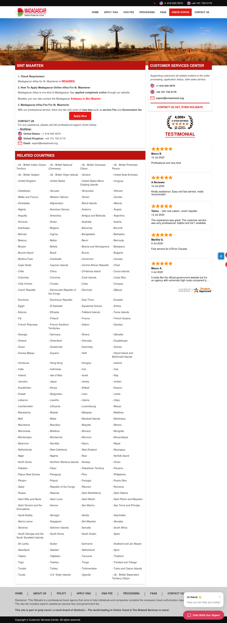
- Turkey (53, 568)
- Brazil (52, 252)
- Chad (116, 265)
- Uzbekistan (23, 190)
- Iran (83, 369)
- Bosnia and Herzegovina (94, 246)
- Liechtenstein (24, 406)
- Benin (84, 240)
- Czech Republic (26, 290)
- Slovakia (117, 521)
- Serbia (84, 515)
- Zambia (117, 197)
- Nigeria (53, 455)
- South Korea (56, 533)
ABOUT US (39, 593)
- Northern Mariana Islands (63, 462)
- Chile (20, 271)
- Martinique (119, 418)
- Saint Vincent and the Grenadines (29, 507)
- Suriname (86, 543)
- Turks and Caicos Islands (127, 568)
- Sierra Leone (24, 521)
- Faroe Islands (120, 312)
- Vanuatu (53, 190)
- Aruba (52, 221)
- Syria (115, 550)
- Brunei (84, 252)
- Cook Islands (88, 277)
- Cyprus (53, 234)
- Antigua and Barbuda (93, 215)
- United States (56, 181)
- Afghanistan (55, 203)
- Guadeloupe (120, 340)
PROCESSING (147, 12)
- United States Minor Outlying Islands (92, 182)
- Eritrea (116, 306)
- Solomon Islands (58, 527)
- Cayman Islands (58, 265)
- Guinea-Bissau (25, 353)
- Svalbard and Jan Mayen (127, 543)
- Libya (116, 400)
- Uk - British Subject (27, 174)
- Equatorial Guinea (91, 306)
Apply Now (80, 116)
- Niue (83, 455)
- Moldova (54, 431)
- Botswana (118, 246)
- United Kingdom (26, 181)
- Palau (52, 468)
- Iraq (115, 369)
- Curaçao (117, 283)
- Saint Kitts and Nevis (28, 499)
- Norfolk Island (120, 455)
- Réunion (85, 486)
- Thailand (117, 556)
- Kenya (52, 387)
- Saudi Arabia (24, 515)
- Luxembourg (88, 406)
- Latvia (116, 394)
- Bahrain (21, 234)
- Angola (116, 209)
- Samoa (53, 505)
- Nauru (84, 443)
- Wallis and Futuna (27, 197)
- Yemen (85, 197)
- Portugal (85, 480)
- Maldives (118, 412)
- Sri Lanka (22, 543)
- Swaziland (22, 550)
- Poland (53, 480)
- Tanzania (86, 556)
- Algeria (21, 209)
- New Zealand (88, 449)
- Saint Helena (120, 493)
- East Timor (87, 299)
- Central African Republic (94, 265)
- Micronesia (23, 431)
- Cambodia (55, 259)
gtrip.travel (44, 610)
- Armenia (21, 221)
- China (52, 271)
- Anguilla (21, 215)
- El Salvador (55, 306)
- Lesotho (53, 400)
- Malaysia (86, 412)
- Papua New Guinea (28, 474)
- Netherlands (24, 449)
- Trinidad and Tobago (124, 562)
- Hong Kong (55, 363)
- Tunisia (21, 568)
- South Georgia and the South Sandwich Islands (30, 535)
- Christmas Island (90, 271)
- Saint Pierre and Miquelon (127, 499)
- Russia (21, 493)
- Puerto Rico (119, 480)
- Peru (83, 474)
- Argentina (118, 215)
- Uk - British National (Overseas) (60, 166)
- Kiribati (84, 387)
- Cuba (84, 283)
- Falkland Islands (90, 312)
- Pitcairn (21, 480)
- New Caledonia (57, 449)
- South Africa (119, 527)
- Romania (118, 486)
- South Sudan (88, 533)
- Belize (52, 240)
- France (85, 318)
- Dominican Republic (60, 299)
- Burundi (117, 228)
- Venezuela (86, 190)
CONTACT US (202, 12)
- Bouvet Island (24, 252)
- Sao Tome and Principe (126, 505)
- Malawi (53, 412)
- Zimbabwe (23, 203)
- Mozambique (120, 437)
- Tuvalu (21, 574)
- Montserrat (55, 437)
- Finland (53, 318)
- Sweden (53, 550)
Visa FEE (128, 12)
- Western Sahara (58, 197)
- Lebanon (22, 400)
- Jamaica (21, 381)
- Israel (84, 375)
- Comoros (54, 277)
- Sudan (52, 543)
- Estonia (21, 312)
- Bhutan (21, 246)
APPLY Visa (111, 12)
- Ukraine (85, 174)
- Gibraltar (117, 334)
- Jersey (84, 381)
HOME (95, 12)
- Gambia (117, 324)
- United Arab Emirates (125, 174)
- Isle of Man (55, 375)
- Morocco (86, 437)
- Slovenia (22, 527)
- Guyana (53, 353)
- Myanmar (22, 443)
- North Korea (24, 462)
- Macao (116, 406)
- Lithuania (54, 406)
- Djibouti (117, 290)
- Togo (20, 562)
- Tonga (84, 562)
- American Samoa (58, 209)
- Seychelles (119, 515)
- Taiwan (21, 556)
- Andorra (85, 209)
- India (20, 369)
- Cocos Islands (120, 271)
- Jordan (116, 381)
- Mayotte (85, 424)
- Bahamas (86, 228)
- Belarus (21, 240)
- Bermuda (118, 240)
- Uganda (85, 574)
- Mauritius (54, 424)
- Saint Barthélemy (90, 493)
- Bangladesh (87, 234)
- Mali (19, 418)
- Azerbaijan (23, 228)
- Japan (52, 381)
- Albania (117, 203)
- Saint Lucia (55, 499)
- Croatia (53, 283)
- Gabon (84, 324)
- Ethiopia (53, 312)
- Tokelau (53, 562)
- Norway (85, 462)
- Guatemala (55, 346)
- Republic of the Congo (61, 486)
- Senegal (53, 515)
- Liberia (84, 400)
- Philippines (119, 474)
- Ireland (21, 375)
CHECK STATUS (180, 12)
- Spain (116, 533)
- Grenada (86, 340)
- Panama (117, 468)
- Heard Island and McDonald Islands (122, 354)
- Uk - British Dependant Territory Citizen (125, 576)
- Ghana (84, 334)
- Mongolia (118, 431)
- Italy (115, 375)
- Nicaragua (118, 449)
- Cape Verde (23, 265)
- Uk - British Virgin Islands (63, 174)
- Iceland (117, 363)
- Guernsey (86, 346)
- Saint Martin (87, 499)
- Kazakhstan (23, 387)
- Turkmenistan (88, 568)
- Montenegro (24, 437)
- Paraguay (54, 474)
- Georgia (21, 334)
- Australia (86, 221)
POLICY (61, 593)
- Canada (117, 259)
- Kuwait (21, 394)
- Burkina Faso (24, 259)
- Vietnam (117, 190)
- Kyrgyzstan (55, 394)
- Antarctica (54, 215)
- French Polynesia (27, 324)
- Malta (52, 418)
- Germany (54, 334)
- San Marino (87, 505)
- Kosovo (117, 387)
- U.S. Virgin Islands (59, 574)
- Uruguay (117, 181)
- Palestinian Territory (92, 468)
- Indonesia (54, 369)
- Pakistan (22, 468)
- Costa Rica (119, 277)
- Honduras (22, 363)
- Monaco (85, 431)
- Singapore (55, 521)
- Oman (116, 462)
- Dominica (22, 299)
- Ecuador (117, 299)
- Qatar (20, 486)
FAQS (163, 12)
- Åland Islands (88, 203)
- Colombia (22, 277)
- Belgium (53, 228)
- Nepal (116, 443)
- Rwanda (53, 493)
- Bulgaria (117, 252)
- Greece (21, 340)
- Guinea (117, 346)
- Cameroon (87, 259)
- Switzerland (87, 550)
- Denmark (86, 290)
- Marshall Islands (90, 418)
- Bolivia (52, 246)
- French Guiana (121, 318)
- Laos (83, 394)
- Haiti (83, 353)
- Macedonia (23, 412)
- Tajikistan (54, 556)
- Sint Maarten (88, 521)
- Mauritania (23, 424)
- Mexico (117, 424)
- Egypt (20, 306)
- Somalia (85, 527)
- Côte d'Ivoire (24, 283)
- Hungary (85, 363)
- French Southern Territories (58, 326)
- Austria (116, 221)
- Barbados (118, 234)
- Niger (20, 455)
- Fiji (18, 318)
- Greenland (55, 340)
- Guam (20, 346)
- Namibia (53, 443)
